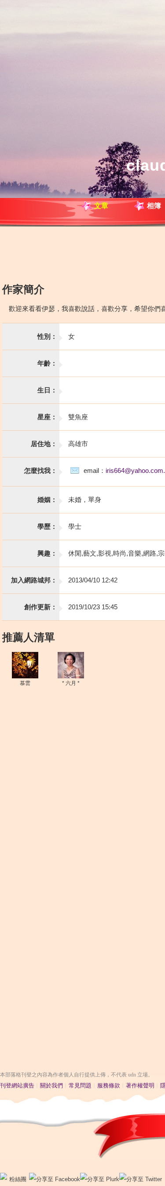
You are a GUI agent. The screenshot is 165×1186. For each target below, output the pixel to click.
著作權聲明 (140, 1085)
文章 (101, 205)
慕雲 (25, 683)
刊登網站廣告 (17, 1085)
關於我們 (51, 1085)
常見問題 (80, 1085)
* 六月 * (71, 683)
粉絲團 (17, 1179)
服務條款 (108, 1085)
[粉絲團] (3, 1176)
